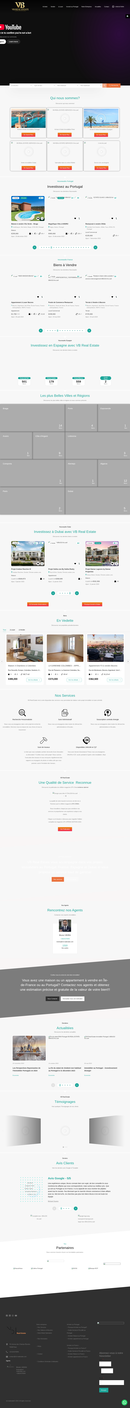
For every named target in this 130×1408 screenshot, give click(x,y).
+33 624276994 (14, 1352)
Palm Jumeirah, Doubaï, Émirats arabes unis (100, 572)
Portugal (69, 1333)
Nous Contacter (71, 879)
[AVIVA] (74, 1268)
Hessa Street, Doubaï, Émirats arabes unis (63, 575)
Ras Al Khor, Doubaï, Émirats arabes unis (25, 572)
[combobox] (21, 85)
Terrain (50, 311)
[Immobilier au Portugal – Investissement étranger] (100, 1048)
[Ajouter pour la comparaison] (42, 218)
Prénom (101, 1367)
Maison (50, 578)
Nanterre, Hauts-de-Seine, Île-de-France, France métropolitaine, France (27, 306)
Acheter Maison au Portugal (76, 1336)
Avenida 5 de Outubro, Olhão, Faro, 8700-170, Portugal (64, 228)
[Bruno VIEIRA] (10, 1372)
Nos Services (42, 1327)
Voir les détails (33, 680)
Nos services (58, 879)
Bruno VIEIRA (65, 935)
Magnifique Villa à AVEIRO (21, 224)
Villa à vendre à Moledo (94, 224)
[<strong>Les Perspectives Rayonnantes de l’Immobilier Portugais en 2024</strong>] (29, 1048)
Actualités (98, 6)
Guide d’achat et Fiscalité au (77, 1330)
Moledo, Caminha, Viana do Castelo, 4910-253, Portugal (101, 228)
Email (101, 1378)
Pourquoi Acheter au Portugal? (77, 1327)
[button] (28, 118)
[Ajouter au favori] (38, 218)
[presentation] (34, 247)
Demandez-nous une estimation (73, 999)
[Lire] (23, 1130)
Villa (12, 230)
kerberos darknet (83, 787)
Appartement (15, 575)
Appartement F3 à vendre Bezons (103, 666)
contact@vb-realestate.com (18, 1356)
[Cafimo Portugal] (37, 1268)
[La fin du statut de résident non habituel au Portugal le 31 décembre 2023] (65, 1048)
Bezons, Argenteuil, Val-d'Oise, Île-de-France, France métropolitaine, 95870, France (65, 306)
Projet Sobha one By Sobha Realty (24, 569)
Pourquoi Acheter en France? (77, 1348)
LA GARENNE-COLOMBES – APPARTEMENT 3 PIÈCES (72, 666)
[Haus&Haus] (18, 1268)
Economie (16, 1075)
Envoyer (103, 1390)
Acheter (45, 6)
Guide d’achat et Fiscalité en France (79, 1351)
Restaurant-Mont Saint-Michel (96, 302)
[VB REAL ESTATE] (20, 10)
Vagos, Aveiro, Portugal (20, 227)
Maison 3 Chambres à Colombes (22, 666)
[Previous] (2, 661)
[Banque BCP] (93, 1268)
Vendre (53, 6)
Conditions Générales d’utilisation (48, 1361)
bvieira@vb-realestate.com (65, 941)
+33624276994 (119, 6)
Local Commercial (54, 232)
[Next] (128, 661)
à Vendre (15, 198)
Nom (101, 1359)
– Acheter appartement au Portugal (77, 1338)
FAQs (39, 1346)
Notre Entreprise (86, 6)
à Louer (60, 6)
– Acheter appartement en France (77, 1357)
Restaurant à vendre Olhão (58, 224)
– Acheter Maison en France (75, 1354)
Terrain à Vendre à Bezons (58, 302)
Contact (106, 6)
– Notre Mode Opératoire (44, 1333)
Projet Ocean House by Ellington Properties (101, 569)
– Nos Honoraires (41, 1338)
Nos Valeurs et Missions (45, 1330)
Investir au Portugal (72, 6)
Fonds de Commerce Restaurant (23, 302)
